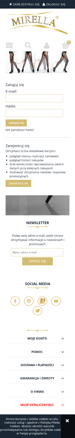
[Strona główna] (38, 22)
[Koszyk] (65, 45)
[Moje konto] (47, 45)
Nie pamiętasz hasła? (20, 130)
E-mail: (11, 91)
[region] (37, 62)
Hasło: (11, 106)
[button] (9, 45)
